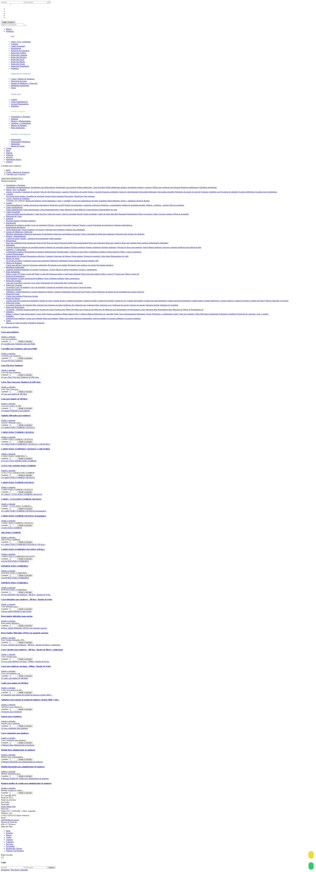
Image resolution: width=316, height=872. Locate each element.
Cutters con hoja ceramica (162, 214)
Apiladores (103, 201)
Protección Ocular (18, 64)
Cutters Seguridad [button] (13, 212)
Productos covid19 (57, 205)
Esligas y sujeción (95, 192)
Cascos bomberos (28, 230)
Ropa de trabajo (53, 243)
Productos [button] (10, 31)
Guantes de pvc (120, 301)
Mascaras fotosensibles (83, 318)
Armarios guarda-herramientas (18, 270)
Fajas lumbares (12, 278)
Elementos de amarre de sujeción (187, 192)
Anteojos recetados (55, 305)
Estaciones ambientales (38, 265)
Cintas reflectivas (66, 210)
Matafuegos (64, 261)
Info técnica (10, 15)
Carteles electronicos (31, 205)
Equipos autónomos (31, 310)
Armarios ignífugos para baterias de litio (185, 247)
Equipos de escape (47, 310)
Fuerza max (120, 274)
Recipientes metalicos (105, 265)
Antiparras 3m (68, 305)
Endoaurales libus (61, 283)
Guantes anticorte (13, 301)
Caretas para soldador (14, 296)
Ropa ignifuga (142, 243)
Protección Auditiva (18, 53)
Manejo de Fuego (18, 146)
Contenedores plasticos (15, 252)
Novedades (10, 846)
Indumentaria (16, 48)
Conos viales (41, 314)
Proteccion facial (78, 292)
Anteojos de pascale (137, 305)
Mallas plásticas (68, 314)
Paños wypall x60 (27, 274)
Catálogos (10, 842)
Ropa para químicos (113, 243)
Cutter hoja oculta (53, 214)
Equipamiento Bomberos (20, 142)
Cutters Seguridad (18, 46)
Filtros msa (78, 310)
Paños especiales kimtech (90, 274)
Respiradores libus (165, 310)
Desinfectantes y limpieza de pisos (70, 252)
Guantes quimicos (227, 301)
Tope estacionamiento (127, 314)
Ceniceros (166, 247)
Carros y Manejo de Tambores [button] (18, 198)
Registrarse (5, 5)
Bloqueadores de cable (119, 256)
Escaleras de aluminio (229, 192)
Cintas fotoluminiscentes (49, 210)
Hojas (140, 214)
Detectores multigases (106, 234)
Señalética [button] (10, 312)
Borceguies (68, 196)
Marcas (9, 29)
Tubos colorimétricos (89, 234)
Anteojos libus (31, 305)
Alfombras (32, 323)
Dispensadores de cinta (108, 210)
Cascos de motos (84, 287)
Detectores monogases (32, 234)
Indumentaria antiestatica (158, 243)
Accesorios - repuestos (14, 310)
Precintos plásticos (13, 221)
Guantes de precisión (105, 301)
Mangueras (54, 261)
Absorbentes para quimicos (66, 187)
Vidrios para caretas (66, 318)
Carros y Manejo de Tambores (22, 79)
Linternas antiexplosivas (123, 225)
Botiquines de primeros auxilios (18, 225)
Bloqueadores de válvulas (16, 256)
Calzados (14, 44)
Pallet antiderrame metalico (116, 187)
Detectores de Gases (19, 81)
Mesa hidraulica (114, 201)
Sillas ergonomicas (72, 278)
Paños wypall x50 (132, 274)
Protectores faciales (30, 296)
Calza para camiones (186, 314)
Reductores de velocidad (103, 314)
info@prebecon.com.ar (10, 820)
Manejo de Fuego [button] (13, 258)
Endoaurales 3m (47, 283)
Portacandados (77, 256)
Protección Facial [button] (12, 294)
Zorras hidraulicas (49, 201)
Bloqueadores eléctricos (35, 256)
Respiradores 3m (123, 310)
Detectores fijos (121, 234)
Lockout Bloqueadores (20, 104)
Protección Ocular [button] (13, 303)
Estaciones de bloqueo (62, 256)
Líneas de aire (88, 310)
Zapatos (48, 196)
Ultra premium (89, 196)
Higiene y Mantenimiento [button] (16, 236)
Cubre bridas (105, 256)
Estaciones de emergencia (103, 225)
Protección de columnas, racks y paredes (252, 314)
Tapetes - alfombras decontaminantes (34, 238)
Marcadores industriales (209, 314)
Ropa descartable (66, 243)
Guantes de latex (59, 301)
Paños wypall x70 (13, 274)
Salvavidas (67, 225)
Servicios (9, 844)
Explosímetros (47, 234)
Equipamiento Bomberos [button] (15, 227)
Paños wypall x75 (108, 274)
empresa (9, 9)
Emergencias (16, 139)
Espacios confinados (110, 192)
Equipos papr (60, 310)
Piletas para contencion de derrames (166, 187)
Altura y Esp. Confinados (21, 42)
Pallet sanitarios (55, 238)
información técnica (13, 159)
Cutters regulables (90, 214)
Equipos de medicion (136, 234)
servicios (9, 13)
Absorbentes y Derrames (20, 117)
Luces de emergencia (39, 225)
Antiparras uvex (105, 305)
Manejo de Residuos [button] (14, 263)
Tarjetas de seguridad (91, 256)
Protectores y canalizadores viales (165, 314)
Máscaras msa (110, 310)
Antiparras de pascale (120, 305)
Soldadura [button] (10, 316)
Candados (49, 256)
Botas (17, 196)
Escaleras (24, 323)
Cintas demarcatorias (31, 210)
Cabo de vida (45, 192)
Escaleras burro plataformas (266, 192)
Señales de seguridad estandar (133, 205)
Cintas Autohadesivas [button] (14, 207)
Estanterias (73, 270)
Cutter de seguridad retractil (71, 214)
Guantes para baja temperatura (179, 301)
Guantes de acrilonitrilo (29, 301)
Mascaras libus (151, 310)
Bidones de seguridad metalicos (33, 247)
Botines (23, 196)
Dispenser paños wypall (58, 274)
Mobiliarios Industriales (20, 85)
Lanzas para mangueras (40, 261)
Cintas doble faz (79, 210)
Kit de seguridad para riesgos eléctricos (129, 292)
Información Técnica (14, 848)
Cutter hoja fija (40, 214)
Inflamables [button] (10, 245)
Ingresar (51, 867)
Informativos (44, 205)
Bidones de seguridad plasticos (58, 247)
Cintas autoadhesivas (14, 205)
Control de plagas (13, 238)
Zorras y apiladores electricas (132, 201)
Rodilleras (39, 278)
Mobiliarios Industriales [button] (15, 267)
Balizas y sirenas (12, 314)
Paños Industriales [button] (13, 272)
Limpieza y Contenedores (21, 123)
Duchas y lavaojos (55, 225)
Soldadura (15, 68)
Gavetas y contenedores (87, 270)
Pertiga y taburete (54, 292)
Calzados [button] (9, 194)
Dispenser (40, 323)
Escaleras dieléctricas (246, 192)
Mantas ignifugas (154, 247)
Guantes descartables (135, 301)
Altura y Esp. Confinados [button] (16, 190)
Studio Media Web (8, 807)
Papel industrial (74, 274)
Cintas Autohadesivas (19, 102)
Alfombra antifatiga (56, 278)
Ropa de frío (41, 243)
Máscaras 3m (99, 310)
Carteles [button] (9, 203)
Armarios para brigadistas (75, 230)
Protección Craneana (19, 55)
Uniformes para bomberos (54, 230)
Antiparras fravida (152, 305)
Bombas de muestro (73, 234)
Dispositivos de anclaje (78, 192)
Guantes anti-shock (257, 301)
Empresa (9, 833)
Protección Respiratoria (20, 66)
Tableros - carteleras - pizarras (157, 205)
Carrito (8, 148)
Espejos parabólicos (54, 314)
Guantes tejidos (197, 301)
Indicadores (141, 314)
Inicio (8, 170)
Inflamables (15, 144)
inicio (8, 151)
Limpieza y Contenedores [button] (16, 250)
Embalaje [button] (9, 218)
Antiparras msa (80, 305)
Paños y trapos (126, 252)
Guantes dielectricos (39, 292)
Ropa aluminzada (29, 243)
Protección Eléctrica (18, 57)
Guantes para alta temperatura (155, 301)
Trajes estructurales (13, 230)
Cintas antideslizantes (14, 210)
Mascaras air (177, 310)
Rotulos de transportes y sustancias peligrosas (82, 205)
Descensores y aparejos (60, 192)
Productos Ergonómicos (20, 51)
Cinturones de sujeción (31, 192)
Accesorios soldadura (115, 318)
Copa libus (18, 283)
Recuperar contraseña (19, 5)
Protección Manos (18, 62)
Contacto (9, 840)
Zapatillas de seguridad (35, 196)
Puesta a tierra (90, 292)
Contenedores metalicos (97, 252)
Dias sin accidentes (176, 205)
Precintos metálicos (28, 221)
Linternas (75, 225)
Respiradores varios (137, 310)
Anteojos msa (42, 305)
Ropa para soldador (129, 243)
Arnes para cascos (71, 287)
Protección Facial (17, 59)
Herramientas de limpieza (34, 252)
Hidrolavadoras (51, 252)
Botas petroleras (57, 196)
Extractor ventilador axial (211, 192)
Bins (86, 252)
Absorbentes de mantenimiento (18, 187)
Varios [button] (8, 321)
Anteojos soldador (99, 318)
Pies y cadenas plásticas (84, 314)
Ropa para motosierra (97, 243)
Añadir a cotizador (25, 341)
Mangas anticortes (272, 301)
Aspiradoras (136, 252)
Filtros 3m (70, 310)
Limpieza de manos (241, 301)
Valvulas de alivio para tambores (129, 247)
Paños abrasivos (113, 252)
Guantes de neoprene (74, 301)
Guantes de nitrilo (90, 301)
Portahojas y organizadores (110, 205)
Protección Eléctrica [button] (13, 290)
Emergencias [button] (11, 223)
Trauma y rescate (86, 225)
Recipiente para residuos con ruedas (82, 265)
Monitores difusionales (15, 234)
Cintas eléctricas (92, 210)
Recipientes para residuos (58, 265)
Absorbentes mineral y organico (139, 187)
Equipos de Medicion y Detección (24, 83)
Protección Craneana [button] (14, 285)
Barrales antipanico (109, 247)
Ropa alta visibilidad (14, 243)
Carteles (14, 99)
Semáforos (232, 314)
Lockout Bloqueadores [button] (15, 254)
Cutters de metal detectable (107, 214)
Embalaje (14, 119)
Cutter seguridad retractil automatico (20, 214)
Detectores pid (59, 234)
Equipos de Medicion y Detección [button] (19, 232)
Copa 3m (9, 283)
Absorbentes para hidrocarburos (42, 187)
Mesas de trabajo (62, 270)
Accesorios (17, 192)
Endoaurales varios (75, 283)
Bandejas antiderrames (189, 187)
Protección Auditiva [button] (13, 281)
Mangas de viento (13, 323)
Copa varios (35, 283)
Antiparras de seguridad (169, 305)
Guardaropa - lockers (47, 270)
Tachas (148, 314)
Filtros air (186, 310)
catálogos (9, 11)
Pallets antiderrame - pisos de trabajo (91, 187)
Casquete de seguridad (54, 287)
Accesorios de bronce (14, 261)
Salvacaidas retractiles (165, 192)
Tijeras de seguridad (181, 214)
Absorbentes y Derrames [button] (15, 185)
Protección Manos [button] (13, 298)
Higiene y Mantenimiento (21, 121)
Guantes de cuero (45, 301)
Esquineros (223, 314)
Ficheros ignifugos (78, 247)
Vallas (197, 314)
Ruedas (147, 201)
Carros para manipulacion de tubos (85, 201)
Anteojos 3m (20, 305)
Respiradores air (197, 310)
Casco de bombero (22, 287)
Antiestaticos (66, 292)
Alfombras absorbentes (208, 187)
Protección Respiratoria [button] (15, 307)
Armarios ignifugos (13, 247)
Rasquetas (123, 214)
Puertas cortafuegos (93, 247)
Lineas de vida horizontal (128, 192)
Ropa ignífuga (74, 261)
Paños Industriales (18, 128)
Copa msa (26, 283)
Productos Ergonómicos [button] (15, 276)
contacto (9, 18)
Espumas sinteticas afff (89, 261)
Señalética (15, 106)
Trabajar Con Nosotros (15, 851)
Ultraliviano (78, 196)
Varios (13, 88)
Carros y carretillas (63, 201)
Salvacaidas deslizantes (148, 192)
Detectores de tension (105, 292)
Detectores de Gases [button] (14, 216)
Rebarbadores (132, 214)
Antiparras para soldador (15, 318)
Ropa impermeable (80, 243)
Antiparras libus (93, 305)
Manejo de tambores (33, 201)
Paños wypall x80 (42, 274)
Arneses (9, 192)
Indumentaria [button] (11, 241)
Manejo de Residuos (19, 125)
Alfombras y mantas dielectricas (18, 292)
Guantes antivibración (26, 278)
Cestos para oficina (13, 265)
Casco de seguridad (37, 287)
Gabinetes (27, 261)
